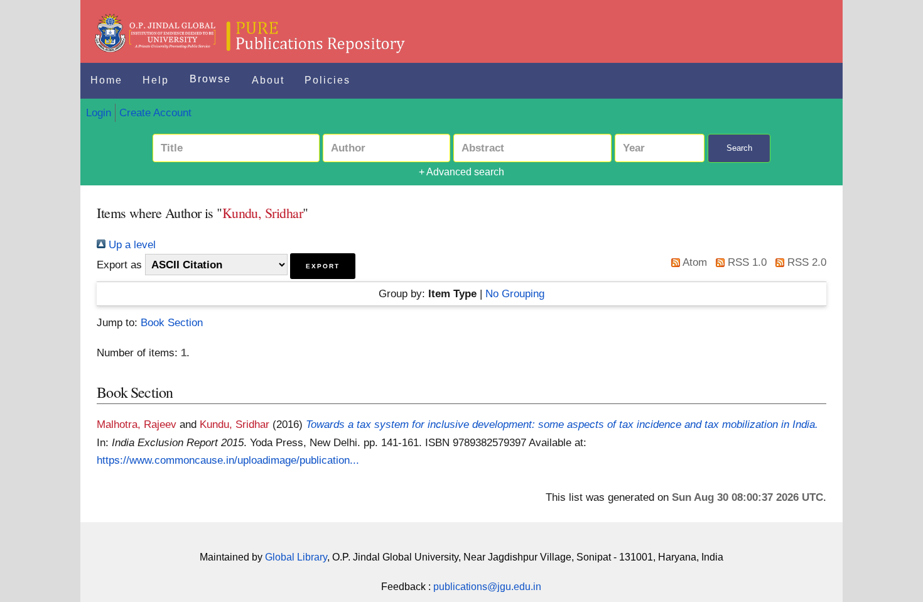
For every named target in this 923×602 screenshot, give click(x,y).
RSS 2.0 (805, 262)
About (268, 80)
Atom (693, 262)
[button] (322, 266)
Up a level (130, 244)
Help (156, 80)
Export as (119, 264)
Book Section (172, 322)
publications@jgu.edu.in (487, 586)
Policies (327, 80)
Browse (210, 79)
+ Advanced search (461, 172)
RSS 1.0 (746, 262)
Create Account (155, 112)
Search (739, 148)
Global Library (296, 557)
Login (98, 112)
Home (106, 80)
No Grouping (514, 293)
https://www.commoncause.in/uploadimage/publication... (228, 460)
